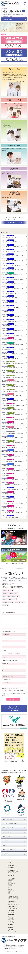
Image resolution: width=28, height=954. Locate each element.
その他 (6, 605)
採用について (20, 602)
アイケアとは (11, 878)
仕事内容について (8, 602)
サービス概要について (9, 599)
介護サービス (11, 906)
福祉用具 (10, 924)
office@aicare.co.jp (11, 948)
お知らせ (4, 232)
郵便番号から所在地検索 (14, 653)
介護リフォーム (11, 901)
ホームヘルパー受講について (11, 596)
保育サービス (11, 914)
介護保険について (8, 590)
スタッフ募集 (11, 910)
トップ (9, 862)
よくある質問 (11, 870)
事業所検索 (10, 867)
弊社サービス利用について (11, 593)
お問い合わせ (11, 875)
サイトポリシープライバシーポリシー (13, 930)
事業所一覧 (10, 865)
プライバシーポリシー (7, 690)
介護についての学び (12, 896)
